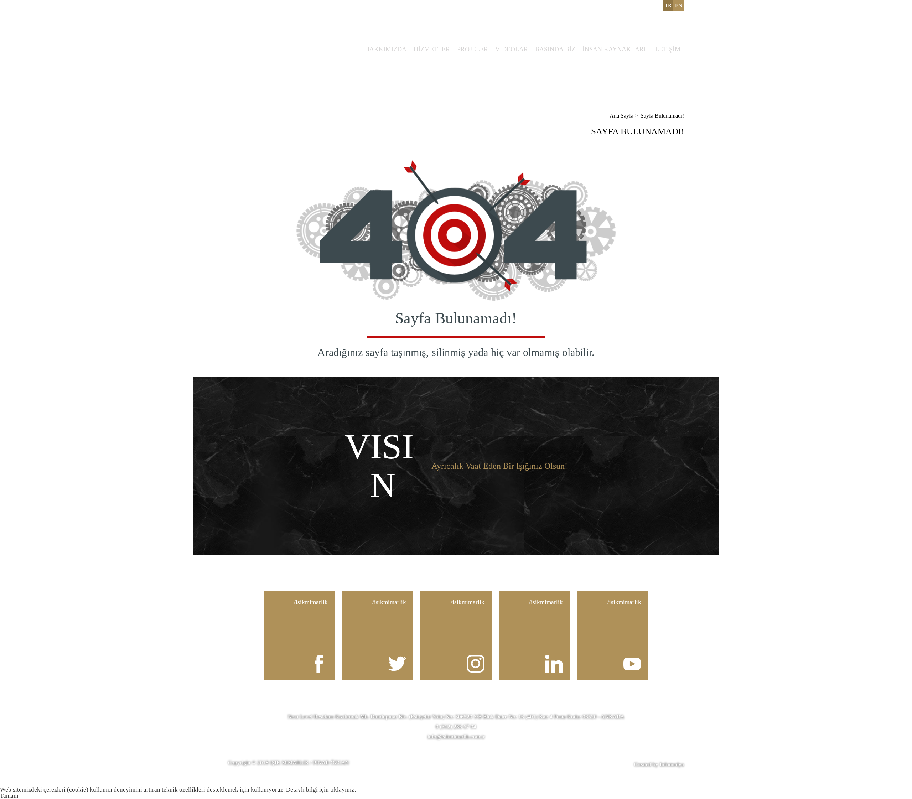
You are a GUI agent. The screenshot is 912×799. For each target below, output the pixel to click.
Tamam (9, 795)
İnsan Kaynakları (614, 49)
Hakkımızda (385, 49)
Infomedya (672, 764)
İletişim (666, 49)
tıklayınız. (343, 789)
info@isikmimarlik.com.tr (456, 737)
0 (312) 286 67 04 (456, 727)
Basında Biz (555, 49)
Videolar (511, 49)
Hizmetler (432, 49)
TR (668, 5)
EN (678, 5)
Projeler (472, 49)
